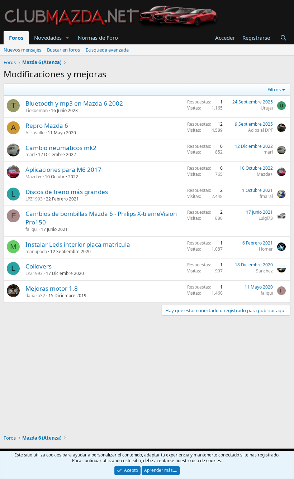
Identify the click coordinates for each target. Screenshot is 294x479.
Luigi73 (266, 218)
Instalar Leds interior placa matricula (77, 244)
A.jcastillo (34, 133)
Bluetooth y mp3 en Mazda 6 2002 (74, 103)
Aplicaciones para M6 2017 (63, 169)
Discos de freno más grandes (66, 192)
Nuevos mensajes (22, 50)
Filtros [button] (274, 89)
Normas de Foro (98, 37)
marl (30, 154)
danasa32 (35, 295)
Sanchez (264, 271)
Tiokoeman (36, 110)
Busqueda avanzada (107, 50)
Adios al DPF (260, 130)
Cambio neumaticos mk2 (60, 148)
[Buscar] (283, 37)
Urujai (267, 108)
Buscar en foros (63, 50)
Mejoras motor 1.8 (51, 288)
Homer (266, 249)
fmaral (266, 196)
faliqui (31, 229)
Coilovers (38, 266)
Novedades (48, 37)
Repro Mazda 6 (46, 125)
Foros (16, 37)
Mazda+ (33, 177)
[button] (67, 37)
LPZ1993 (34, 199)
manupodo (36, 251)
